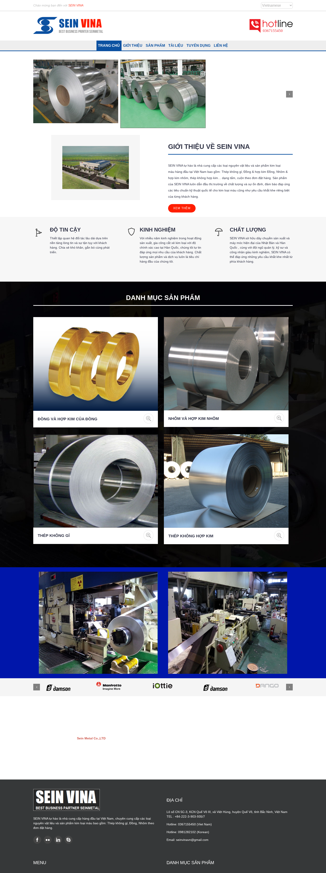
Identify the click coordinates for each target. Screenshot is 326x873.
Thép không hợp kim (190, 536)
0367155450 (273, 31)
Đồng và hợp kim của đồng (67, 419)
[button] (36, 94)
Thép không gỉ (54, 535)
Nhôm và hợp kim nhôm (193, 418)
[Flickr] (48, 840)
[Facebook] (37, 840)
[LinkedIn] (58, 840)
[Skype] (69, 840)
